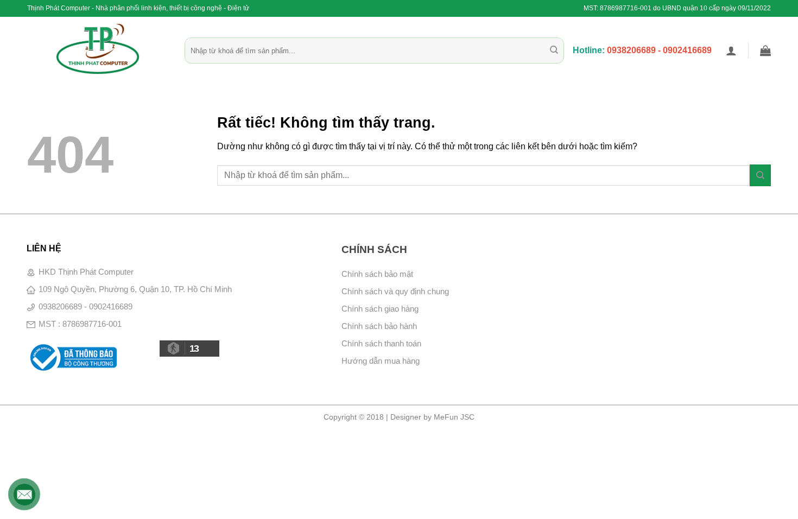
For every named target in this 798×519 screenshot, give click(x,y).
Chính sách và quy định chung (395, 291)
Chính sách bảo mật (377, 274)
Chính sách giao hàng (380, 308)
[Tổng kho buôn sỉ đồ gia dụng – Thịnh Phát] (97, 48)
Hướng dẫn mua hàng (380, 360)
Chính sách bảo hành (379, 326)
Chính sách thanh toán (381, 343)
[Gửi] (554, 50)
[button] (731, 50)
